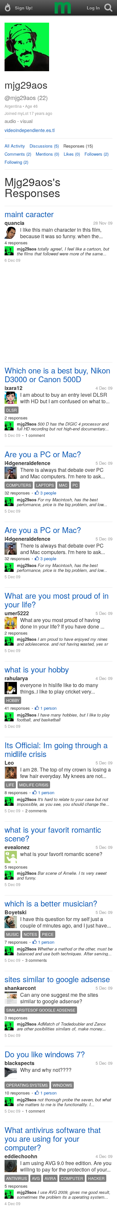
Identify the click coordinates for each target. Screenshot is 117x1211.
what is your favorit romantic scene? (53, 834)
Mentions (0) (47, 154)
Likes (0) (72, 154)
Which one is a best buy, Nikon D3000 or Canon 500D (57, 374)
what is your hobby (37, 669)
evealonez (17, 847)
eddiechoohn (21, 1156)
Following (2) (16, 162)
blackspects (19, 1063)
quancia (14, 223)
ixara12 (13, 388)
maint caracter (29, 213)
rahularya (16, 678)
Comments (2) (18, 154)
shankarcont (20, 988)
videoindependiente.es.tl (30, 130)
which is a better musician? (51, 903)
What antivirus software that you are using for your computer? (53, 1138)
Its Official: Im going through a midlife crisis (56, 749)
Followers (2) (96, 154)
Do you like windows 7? (45, 1054)
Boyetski (15, 912)
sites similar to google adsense (57, 978)
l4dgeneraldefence (27, 463)
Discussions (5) (44, 146)
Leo (9, 762)
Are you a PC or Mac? (43, 454)
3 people (48, 493)
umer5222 (17, 613)
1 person (48, 708)
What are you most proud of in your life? (57, 600)
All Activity (15, 146)
